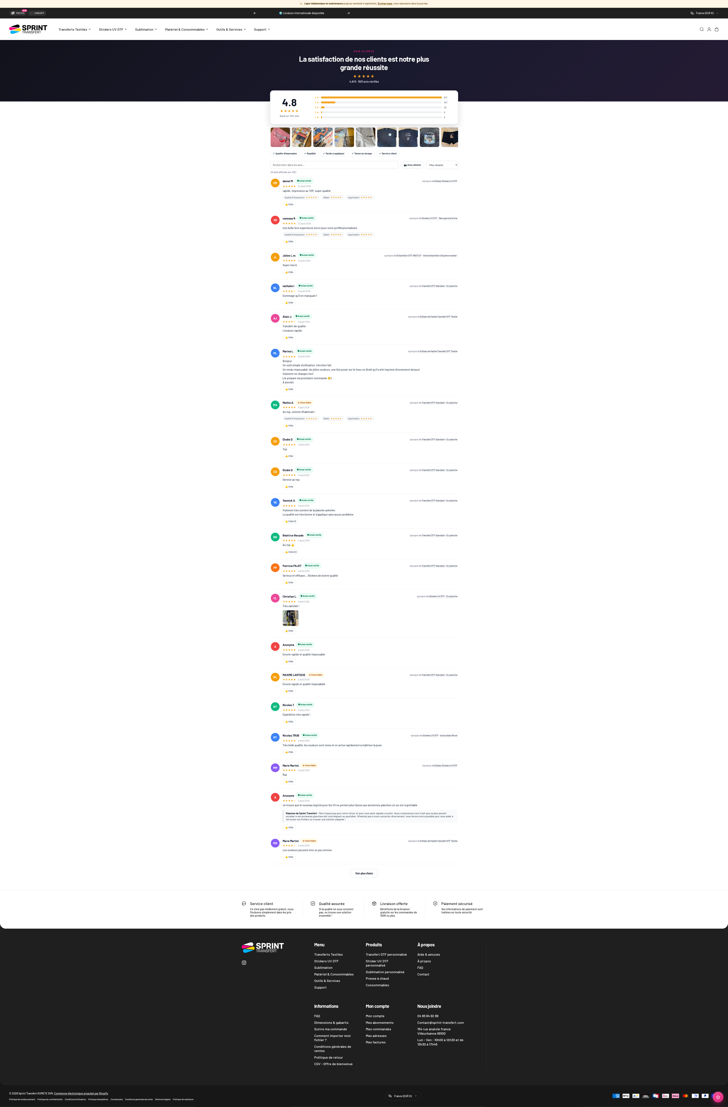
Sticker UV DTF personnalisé (377, 963)
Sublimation (323, 967)
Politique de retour (328, 1057)
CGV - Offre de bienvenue (333, 1064)
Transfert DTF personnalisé (386, 954)
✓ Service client (388, 153)
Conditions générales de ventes (332, 1048)
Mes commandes (378, 1029)
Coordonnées (117, 1099)
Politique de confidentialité (50, 1099)
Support (320, 987)
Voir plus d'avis (364, 873)
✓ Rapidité (310, 153)
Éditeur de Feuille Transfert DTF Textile (438, 316)
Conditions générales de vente (139, 1099)
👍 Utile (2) (291, 552)
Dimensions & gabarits (331, 1022)
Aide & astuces (428, 954)
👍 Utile (289, 204)
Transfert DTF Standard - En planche (439, 286)
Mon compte (375, 1016)
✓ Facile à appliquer (333, 153)
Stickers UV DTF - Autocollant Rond (440, 735)
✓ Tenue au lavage (362, 153)
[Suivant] (348, 13)
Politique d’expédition (98, 1099)
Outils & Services (327, 981)
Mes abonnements (380, 1022)
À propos (424, 961)
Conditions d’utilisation (75, 1099)
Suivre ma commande (330, 1029)
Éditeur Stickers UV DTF (445, 181)
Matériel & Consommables (334, 974)
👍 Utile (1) (290, 521)
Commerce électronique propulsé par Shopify (81, 1093)
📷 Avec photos (412, 164)
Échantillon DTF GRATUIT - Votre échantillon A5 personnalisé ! (426, 255)
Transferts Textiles (328, 954)
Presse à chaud (377, 978)
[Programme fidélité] (718, 1097)
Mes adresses (376, 1036)
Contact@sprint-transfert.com (440, 1022)
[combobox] (705, 13)
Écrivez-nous (385, 3)
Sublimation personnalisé (385, 972)
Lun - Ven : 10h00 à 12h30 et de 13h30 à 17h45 (440, 1042)
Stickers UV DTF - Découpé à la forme (439, 218)
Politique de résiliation (183, 1099)
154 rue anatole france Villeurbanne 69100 (434, 1031)
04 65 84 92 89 (427, 1016)
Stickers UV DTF (326, 961)
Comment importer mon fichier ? (332, 1038)
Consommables (377, 985)
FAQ (420, 967)
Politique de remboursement (22, 1099)
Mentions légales (163, 1099)
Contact (423, 974)
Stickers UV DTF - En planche (443, 596)
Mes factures (376, 1042)
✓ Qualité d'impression (285, 153)
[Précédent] (255, 13)
